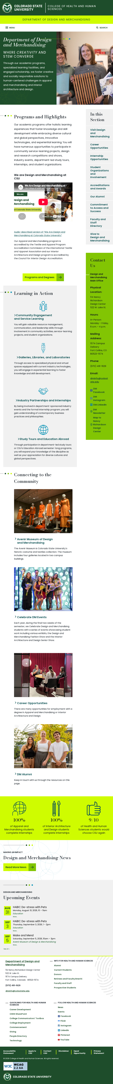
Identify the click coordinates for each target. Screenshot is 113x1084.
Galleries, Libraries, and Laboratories (44, 357)
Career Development (20, 1009)
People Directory (18, 1036)
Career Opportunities (32, 703)
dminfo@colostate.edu (17, 991)
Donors (57, 974)
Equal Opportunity (79, 1052)
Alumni (57, 965)
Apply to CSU (32, 1052)
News (60, 1007)
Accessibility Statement (9, 1052)
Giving (13, 1031)
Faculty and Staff (63, 983)
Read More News (16, 867)
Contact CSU (47, 1052)
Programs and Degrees (39, 277)
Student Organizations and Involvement (99, 172)
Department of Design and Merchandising (56, 19)
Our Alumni (97, 196)
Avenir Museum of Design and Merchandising (35, 541)
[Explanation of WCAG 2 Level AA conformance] (56, 1066)
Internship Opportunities (99, 157)
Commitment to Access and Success (99, 208)
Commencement (18, 1027)
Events (61, 1011)
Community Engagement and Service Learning (33, 317)
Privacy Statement (99, 1052)
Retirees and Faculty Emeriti (68, 978)
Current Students (63, 970)
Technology (16, 1040)
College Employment (20, 1022)
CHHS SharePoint (18, 1014)
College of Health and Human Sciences (72, 8)
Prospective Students (65, 987)
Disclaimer (64, 1051)
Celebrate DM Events (32, 617)
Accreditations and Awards (99, 186)
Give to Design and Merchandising (100, 237)
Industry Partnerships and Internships (44, 400)
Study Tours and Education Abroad (44, 439)
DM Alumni (24, 774)
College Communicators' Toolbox (27, 1018)
